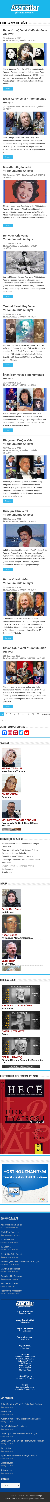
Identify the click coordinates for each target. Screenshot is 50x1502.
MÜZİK (22, 40)
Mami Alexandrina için (10, 1269)
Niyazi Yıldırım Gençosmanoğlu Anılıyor (19, 1455)
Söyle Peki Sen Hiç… (10, 1232)
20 (33, 714)
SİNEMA (31, 658)
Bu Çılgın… (6, 1247)
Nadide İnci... (8, 912)
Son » (4, 720)
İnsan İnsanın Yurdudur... (15, 771)
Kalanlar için (6, 1470)
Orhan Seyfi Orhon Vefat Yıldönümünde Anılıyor (22, 1441)
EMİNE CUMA (10, 794)
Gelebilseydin (7, 1463)
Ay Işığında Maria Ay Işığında (14, 1426)
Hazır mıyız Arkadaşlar (11, 1291)
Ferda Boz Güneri (12, 909)
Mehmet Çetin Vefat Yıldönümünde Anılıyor (20, 1261)
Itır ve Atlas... (8, 964)
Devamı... (8, 89)
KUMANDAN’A (7, 1239)
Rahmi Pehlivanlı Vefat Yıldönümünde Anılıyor (21, 1404)
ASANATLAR (11, 40)
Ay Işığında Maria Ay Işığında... (17, 938)
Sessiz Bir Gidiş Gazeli (11, 1254)
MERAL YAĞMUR (12, 768)
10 (28, 714)
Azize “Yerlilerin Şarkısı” (11, 1225)
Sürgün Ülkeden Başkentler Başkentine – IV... (22, 1061)
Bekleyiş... (7, 797)
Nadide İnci (6, 1411)
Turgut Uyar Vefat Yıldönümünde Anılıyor (19, 1433)
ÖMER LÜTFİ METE (13, 1031)
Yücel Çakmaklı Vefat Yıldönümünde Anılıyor (21, 1419)
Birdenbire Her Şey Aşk (11, 1276)
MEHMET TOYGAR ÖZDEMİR (19, 820)
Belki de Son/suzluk (9, 1283)
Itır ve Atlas (6, 1448)
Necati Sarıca (9, 935)
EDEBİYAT (24, 246)
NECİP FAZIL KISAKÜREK (17, 1005)
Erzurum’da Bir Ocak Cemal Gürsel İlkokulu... (20, 824)
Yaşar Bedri (8, 960)
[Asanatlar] (25, 8)
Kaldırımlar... (8, 1008)
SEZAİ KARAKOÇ (12, 1057)
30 (38, 714)
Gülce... (5, 1034)
